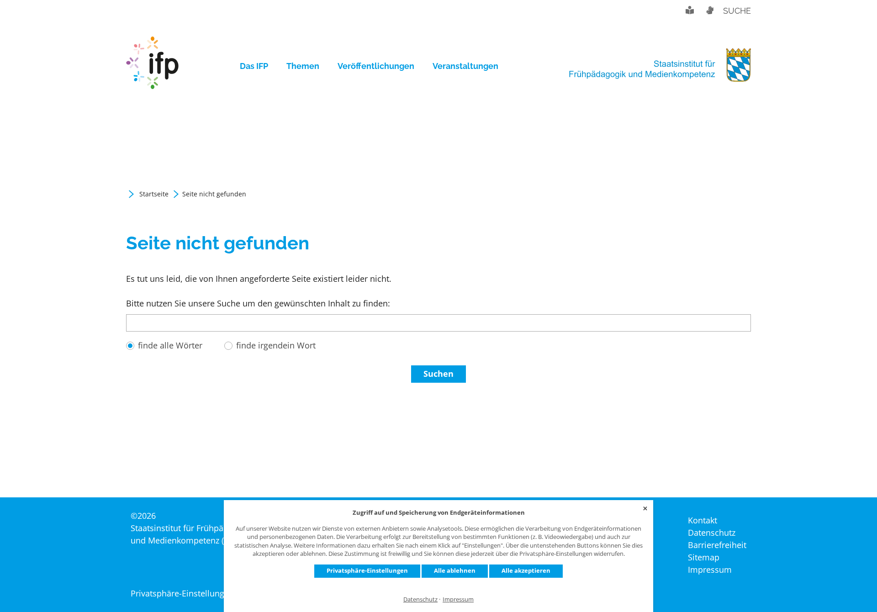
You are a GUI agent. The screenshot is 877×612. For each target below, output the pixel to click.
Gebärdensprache (709, 10)
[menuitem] (258, 66)
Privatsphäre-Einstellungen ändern (197, 593)
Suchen (438, 373)
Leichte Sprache (689, 10)
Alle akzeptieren (526, 570)
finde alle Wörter (170, 345)
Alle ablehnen (454, 570)
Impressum (458, 599)
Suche (737, 11)
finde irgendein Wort (276, 345)
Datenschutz (420, 599)
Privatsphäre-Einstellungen (367, 570)
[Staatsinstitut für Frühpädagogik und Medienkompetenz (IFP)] (152, 66)
